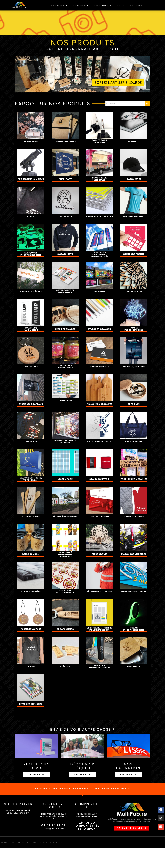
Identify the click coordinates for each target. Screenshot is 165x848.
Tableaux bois (133, 292)
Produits (57, 5)
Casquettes (133, 179)
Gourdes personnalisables (99, 666)
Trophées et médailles (133, 479)
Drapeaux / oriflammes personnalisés (99, 254)
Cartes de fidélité (133, 254)
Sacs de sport (133, 442)
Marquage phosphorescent (30, 254)
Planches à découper (99, 404)
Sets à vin (134, 404)
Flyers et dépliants (30, 704)
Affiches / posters (134, 367)
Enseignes (99, 292)
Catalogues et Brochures (65, 291)
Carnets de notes (65, 141)
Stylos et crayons (99, 329)
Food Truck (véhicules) (99, 179)
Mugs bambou (30, 554)
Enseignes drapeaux (31, 404)
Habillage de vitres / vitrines (65, 441)
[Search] (147, 103)
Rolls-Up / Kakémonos (31, 329)
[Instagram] (161, 818)
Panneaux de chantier (99, 216)
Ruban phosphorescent (133, 629)
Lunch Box (133, 667)
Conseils (79, 5)
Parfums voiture (31, 629)
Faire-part (65, 179)
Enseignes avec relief (134, 592)
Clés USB (65, 667)
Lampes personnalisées (133, 329)
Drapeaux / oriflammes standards (65, 554)
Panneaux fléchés (31, 292)
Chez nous (101, 5)
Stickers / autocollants (65, 591)
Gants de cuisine (134, 517)
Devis (121, 5)
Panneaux (134, 141)
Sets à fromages (65, 329)
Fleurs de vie (99, 554)
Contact (136, 5)
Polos (31, 216)
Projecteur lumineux (31, 179)
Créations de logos (99, 442)
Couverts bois (31, 517)
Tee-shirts (30, 442)
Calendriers (65, 401)
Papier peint (31, 141)
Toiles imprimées (31, 592)
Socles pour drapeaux (99, 141)
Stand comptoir (99, 479)
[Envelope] (161, 827)
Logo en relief (65, 216)
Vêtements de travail (99, 592)
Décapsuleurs (65, 629)
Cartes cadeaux (99, 517)
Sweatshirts (65, 254)
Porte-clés (31, 367)
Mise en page (65, 479)
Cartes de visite (99, 367)
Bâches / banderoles (65, 517)
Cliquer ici (36, 774)
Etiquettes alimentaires (65, 366)
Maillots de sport (134, 216)
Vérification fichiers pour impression (99, 629)
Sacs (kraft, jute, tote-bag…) (31, 479)
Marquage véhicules (133, 554)
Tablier (30, 667)
